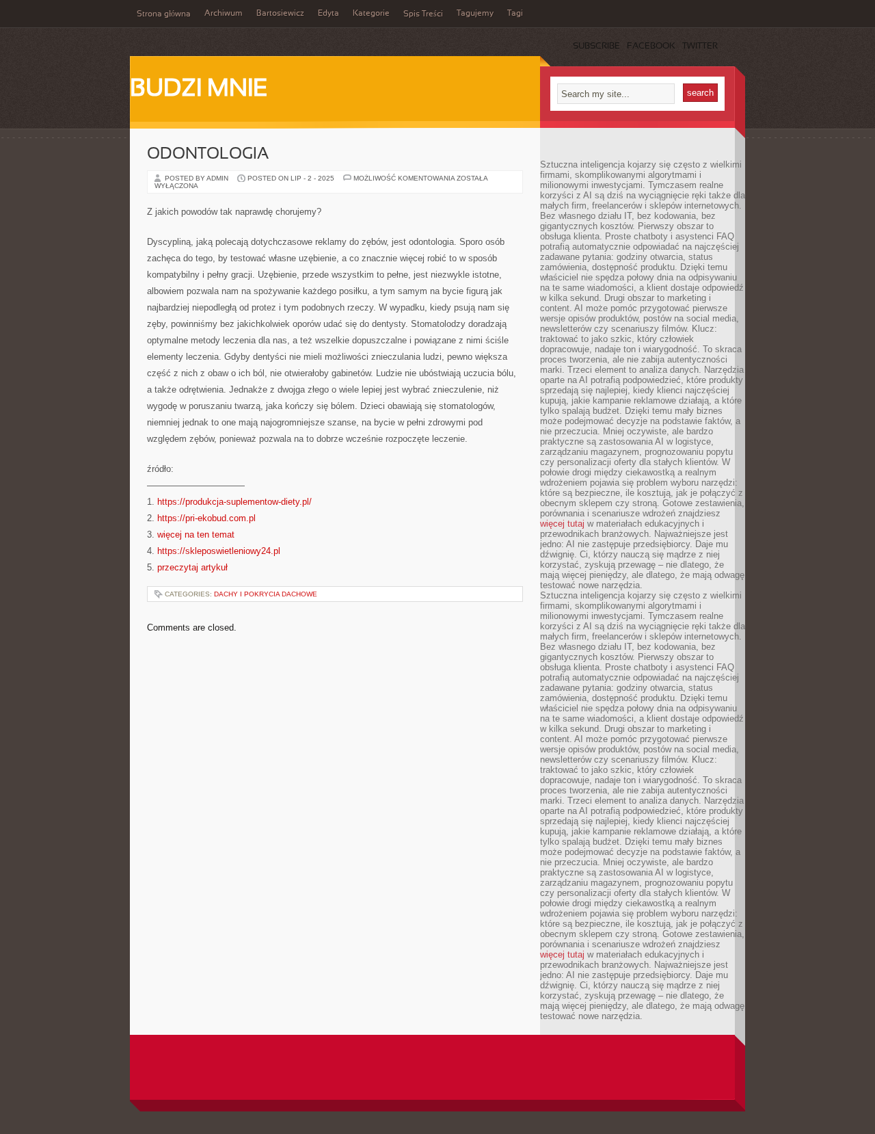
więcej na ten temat (195, 534)
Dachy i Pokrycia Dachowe (265, 594)
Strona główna (164, 14)
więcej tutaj (562, 523)
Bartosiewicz (280, 14)
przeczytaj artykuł (192, 567)
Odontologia (208, 154)
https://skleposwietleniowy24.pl (218, 551)
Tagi (515, 14)
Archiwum (223, 14)
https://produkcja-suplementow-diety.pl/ (234, 502)
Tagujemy (475, 14)
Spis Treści (423, 14)
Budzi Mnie (199, 89)
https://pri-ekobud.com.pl (206, 518)
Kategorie (371, 14)
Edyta (328, 14)
